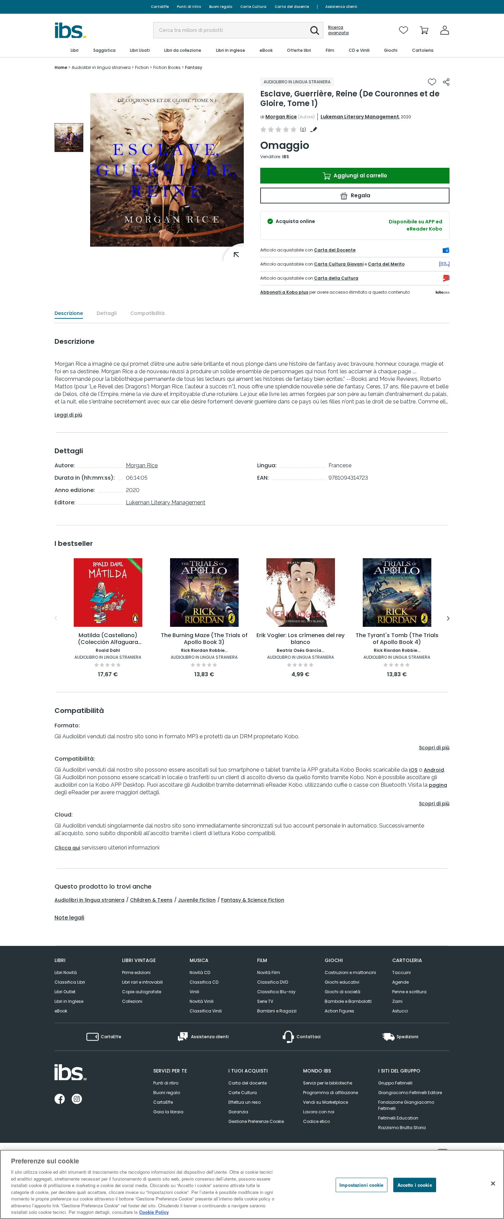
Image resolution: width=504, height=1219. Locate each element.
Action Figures (339, 1011)
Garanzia (238, 1112)
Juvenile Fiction (197, 899)
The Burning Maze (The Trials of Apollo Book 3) (204, 639)
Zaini (397, 1001)
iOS (413, 769)
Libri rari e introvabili (142, 982)
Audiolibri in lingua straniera (89, 899)
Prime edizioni (136, 972)
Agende (400, 982)
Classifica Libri (70, 982)
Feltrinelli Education (398, 1118)
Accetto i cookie (414, 1185)
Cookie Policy (154, 1212)
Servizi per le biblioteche (327, 1083)
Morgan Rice (281, 116)
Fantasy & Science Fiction (252, 899)
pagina (438, 785)
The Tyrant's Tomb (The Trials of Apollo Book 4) (397, 639)
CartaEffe (160, 6)
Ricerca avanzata (338, 30)
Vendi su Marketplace (325, 1102)
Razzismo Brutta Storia (402, 1127)
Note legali (69, 918)
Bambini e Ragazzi (277, 1011)
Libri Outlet (65, 992)
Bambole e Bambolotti (348, 1001)
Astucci (400, 1011)
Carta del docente (292, 6)
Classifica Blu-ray (276, 992)
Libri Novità (66, 972)
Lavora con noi (318, 1112)
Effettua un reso (244, 1102)
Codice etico (316, 1121)
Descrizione (69, 313)
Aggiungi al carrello (359, 175)
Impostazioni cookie (361, 1185)
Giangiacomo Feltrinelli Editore (410, 1092)
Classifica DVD (272, 982)
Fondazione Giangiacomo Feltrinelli (406, 1105)
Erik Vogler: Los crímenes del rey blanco (300, 639)
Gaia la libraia (168, 1112)
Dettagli (107, 313)
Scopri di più (434, 747)
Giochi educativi (342, 982)
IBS (285, 157)
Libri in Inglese (69, 1001)
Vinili (194, 992)
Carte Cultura (253, 6)
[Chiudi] (493, 1183)
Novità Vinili (202, 1001)
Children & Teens (151, 899)
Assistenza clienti (341, 6)
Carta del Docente (335, 250)
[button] (314, 30)
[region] (252, 1184)
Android (434, 769)
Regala (359, 195)
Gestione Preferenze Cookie (256, 1121)
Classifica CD (204, 982)
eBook (61, 1011)
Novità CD (200, 972)
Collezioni (132, 1001)
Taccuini (401, 972)
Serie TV (265, 1001)
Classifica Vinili (206, 1011)
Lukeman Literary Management (360, 116)
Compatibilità (147, 313)
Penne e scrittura (409, 992)
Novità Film (268, 972)
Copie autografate (141, 992)
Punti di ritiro (189, 6)
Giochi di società (342, 992)
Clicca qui (67, 847)
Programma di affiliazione (330, 1092)
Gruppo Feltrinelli (395, 1083)
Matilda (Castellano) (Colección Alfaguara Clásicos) (108, 639)
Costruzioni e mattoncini (350, 972)
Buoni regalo (220, 6)
